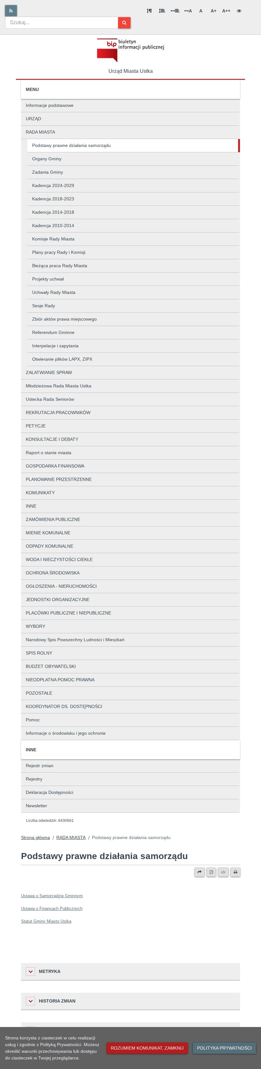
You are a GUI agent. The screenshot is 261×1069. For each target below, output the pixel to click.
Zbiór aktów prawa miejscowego (64, 319)
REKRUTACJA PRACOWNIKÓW (58, 412)
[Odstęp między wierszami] (162, 11)
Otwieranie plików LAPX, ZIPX (62, 359)
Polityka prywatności (224, 1048)
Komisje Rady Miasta (53, 238)
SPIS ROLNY (39, 653)
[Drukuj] (235, 872)
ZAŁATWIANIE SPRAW (49, 372)
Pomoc (33, 719)
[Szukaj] (124, 22)
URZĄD (33, 118)
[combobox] (61, 22)
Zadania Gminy (47, 172)
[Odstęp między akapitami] (149, 11)
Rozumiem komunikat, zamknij (147, 1048)
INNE (31, 506)
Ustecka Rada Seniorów (50, 399)
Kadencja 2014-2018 (53, 212)
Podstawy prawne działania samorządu (71, 145)
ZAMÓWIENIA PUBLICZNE (53, 519)
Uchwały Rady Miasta (53, 292)
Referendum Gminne (53, 332)
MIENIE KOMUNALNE (48, 532)
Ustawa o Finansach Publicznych (51, 908)
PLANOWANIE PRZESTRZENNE (59, 479)
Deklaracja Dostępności (49, 792)
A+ (213, 10)
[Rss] (11, 10)
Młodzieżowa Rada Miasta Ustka (58, 385)
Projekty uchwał (48, 278)
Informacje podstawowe (50, 105)
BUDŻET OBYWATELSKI (51, 666)
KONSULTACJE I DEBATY (52, 439)
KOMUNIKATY (40, 492)
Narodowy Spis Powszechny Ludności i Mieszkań (75, 639)
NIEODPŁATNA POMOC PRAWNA (60, 679)
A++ (226, 10)
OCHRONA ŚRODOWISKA (53, 572)
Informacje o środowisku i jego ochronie (66, 733)
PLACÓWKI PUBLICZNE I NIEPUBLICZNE (68, 612)
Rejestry (34, 778)
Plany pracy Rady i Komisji (58, 252)
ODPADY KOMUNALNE (49, 546)
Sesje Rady (43, 305)
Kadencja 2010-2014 (53, 225)
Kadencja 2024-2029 (53, 185)
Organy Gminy (46, 158)
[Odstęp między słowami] (175, 11)
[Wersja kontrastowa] (239, 11)
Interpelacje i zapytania (55, 345)
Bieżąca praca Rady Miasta (59, 265)
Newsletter (36, 805)
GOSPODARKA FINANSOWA (55, 466)
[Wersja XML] (223, 872)
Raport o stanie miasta (48, 452)
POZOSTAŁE (39, 693)
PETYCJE (36, 425)
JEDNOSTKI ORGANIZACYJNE (57, 599)
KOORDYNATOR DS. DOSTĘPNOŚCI (64, 706)
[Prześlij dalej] (199, 872)
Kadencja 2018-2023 (53, 198)
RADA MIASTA (40, 132)
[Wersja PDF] (211, 872)
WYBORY (35, 626)
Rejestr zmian (39, 765)
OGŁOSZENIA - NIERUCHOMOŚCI (61, 586)
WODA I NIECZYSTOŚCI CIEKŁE (59, 559)
